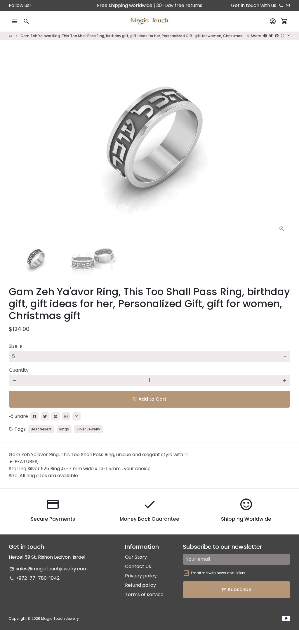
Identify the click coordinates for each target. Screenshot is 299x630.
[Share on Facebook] (265, 35)
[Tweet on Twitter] (271, 35)
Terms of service (144, 594)
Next (282, 143)
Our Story (136, 557)
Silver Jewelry (88, 429)
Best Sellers (41, 429)
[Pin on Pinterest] (277, 35)
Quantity (19, 370)
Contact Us (138, 566)
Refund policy (140, 585)
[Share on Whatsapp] (282, 35)
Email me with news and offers (218, 572)
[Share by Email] (288, 35)
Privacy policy (141, 575)
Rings (64, 429)
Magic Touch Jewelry (60, 618)
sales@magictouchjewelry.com (48, 568)
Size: (15, 346)
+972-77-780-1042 (34, 578)
